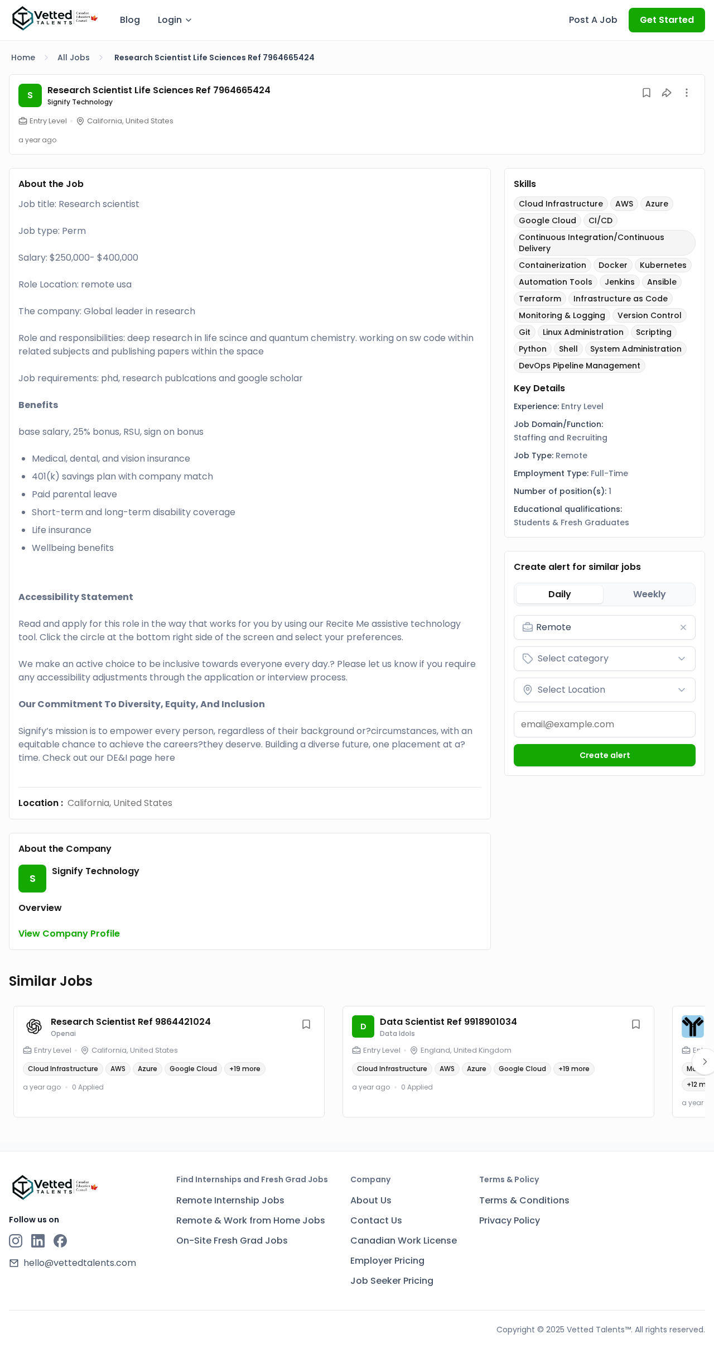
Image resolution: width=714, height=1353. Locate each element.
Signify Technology (80, 102)
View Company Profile (69, 933)
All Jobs (73, 57)
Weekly (649, 594)
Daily (559, 594)
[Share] (667, 93)
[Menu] (687, 93)
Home (23, 57)
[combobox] (612, 627)
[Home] (54, 18)
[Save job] (646, 93)
